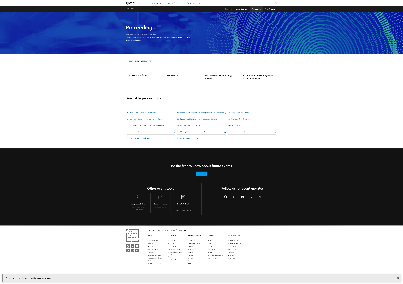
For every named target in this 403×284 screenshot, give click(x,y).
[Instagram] (132, 250)
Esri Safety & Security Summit (238, 112)
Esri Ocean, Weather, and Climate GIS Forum (194, 132)
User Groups (270, 9)
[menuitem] (156, 240)
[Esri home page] (130, 3)
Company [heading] (211, 236)
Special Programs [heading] (234, 236)
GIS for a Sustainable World (238, 132)
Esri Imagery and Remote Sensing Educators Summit (197, 119)
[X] (132, 246)
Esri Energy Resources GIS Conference (141, 112)
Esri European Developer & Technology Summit (145, 119)
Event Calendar (241, 9)
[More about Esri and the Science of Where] (132, 236)
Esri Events (130, 9)
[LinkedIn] (137, 246)
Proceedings (256, 9)
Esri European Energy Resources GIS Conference (145, 125)
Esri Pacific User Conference (187, 138)
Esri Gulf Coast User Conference (139, 138)
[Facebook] (128, 246)
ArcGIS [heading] (150, 236)
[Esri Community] (128, 250)
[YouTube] (137, 250)
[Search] (269, 3)
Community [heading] (172, 236)
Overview (228, 9)
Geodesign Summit (235, 125)
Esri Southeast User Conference (239, 119)
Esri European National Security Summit (142, 132)
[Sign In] (275, 2)
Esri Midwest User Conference (188, 125)
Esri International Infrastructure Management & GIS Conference (201, 112)
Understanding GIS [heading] (194, 236)
